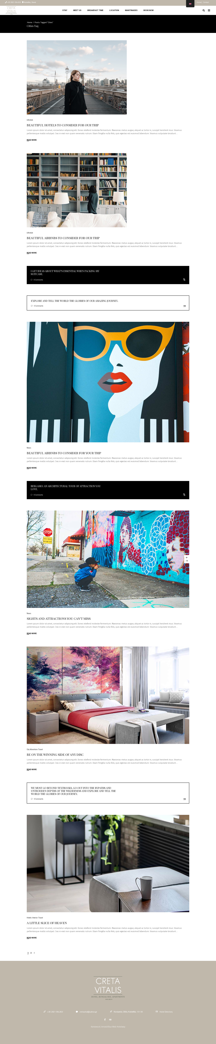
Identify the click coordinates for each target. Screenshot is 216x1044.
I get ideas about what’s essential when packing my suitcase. (65, 272)
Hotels (29, 917)
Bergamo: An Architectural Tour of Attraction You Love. (66, 487)
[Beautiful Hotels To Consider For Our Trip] (77, 77)
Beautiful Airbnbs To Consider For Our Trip (63, 238)
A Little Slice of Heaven (47, 923)
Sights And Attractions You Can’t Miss (59, 618)
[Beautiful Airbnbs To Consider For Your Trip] (108, 382)
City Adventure (32, 749)
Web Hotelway (118, 1027)
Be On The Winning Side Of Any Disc (55, 754)
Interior (35, 917)
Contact (206, 2)
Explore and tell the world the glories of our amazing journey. (74, 300)
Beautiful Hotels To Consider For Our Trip (63, 125)
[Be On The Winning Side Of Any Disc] (108, 695)
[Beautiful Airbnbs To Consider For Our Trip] (77, 190)
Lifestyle (30, 119)
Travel (40, 749)
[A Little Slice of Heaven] (108, 863)
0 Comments (38, 279)
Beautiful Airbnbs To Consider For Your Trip (64, 453)
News (29, 447)
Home (199, 2)
